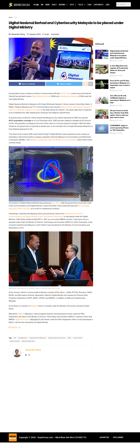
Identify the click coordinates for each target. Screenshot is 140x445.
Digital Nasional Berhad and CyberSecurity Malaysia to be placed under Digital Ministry (119, 54)
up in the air (56, 203)
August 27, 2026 (116, 133)
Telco (80, 5)
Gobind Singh (14, 341)
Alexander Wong (33, 349)
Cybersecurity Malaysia (38, 338)
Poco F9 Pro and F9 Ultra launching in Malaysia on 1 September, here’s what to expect (120, 84)
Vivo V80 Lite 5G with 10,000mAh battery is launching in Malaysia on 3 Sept (120, 99)
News (47, 5)
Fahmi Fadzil (65, 93)
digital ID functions (22, 319)
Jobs (107, 5)
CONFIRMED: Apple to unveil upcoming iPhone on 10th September (119, 127)
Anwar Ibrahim (56, 288)
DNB (69, 338)
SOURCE (13, 327)
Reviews (62, 5)
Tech (72, 5)
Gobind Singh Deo (28, 341)
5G (15, 338)
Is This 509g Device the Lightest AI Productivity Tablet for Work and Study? (119, 69)
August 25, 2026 (116, 90)
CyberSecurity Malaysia (69, 96)
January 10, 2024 (117, 61)
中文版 (36, 5)
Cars (89, 5)
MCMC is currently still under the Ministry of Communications (53, 139)
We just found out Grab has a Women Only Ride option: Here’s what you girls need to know (119, 114)
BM (42, 5)
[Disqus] (51, 396)
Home (10, 17)
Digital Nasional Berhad (41, 96)
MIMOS (21, 313)
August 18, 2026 (116, 75)
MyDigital (34, 306)
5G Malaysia (22, 338)
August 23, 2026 (116, 105)
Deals (54, 5)
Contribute (98, 5)
